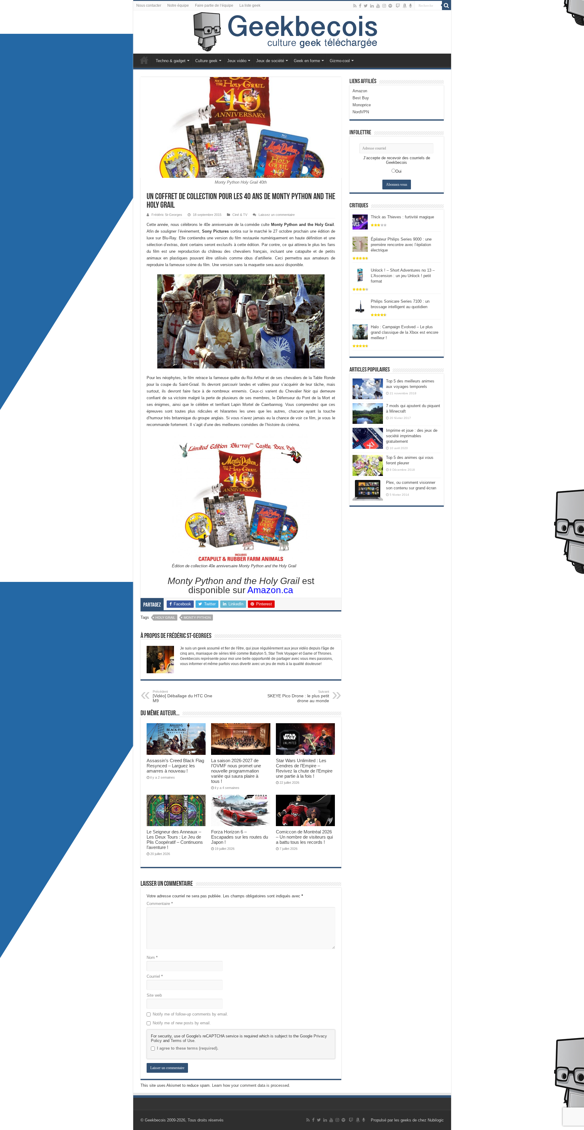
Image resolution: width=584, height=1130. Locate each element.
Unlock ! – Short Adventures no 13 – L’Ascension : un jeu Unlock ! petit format (403, 275)
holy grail (165, 617)
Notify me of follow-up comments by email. (190, 1014)
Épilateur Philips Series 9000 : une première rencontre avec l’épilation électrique (401, 244)
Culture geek (206, 60)
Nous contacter (148, 5)
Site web (154, 995)
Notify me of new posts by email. (182, 1023)
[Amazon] (404, 5)
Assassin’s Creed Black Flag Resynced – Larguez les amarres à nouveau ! (175, 765)
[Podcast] (410, 5)
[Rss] (355, 5)
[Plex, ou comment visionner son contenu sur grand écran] (368, 490)
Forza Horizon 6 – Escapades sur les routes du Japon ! (239, 837)
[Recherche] (446, 5)
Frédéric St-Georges (166, 214)
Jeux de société (270, 60)
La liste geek (249, 5)
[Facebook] (360, 5)
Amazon (360, 91)
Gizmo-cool (340, 60)
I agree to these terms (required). (187, 1048)
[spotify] (390, 5)
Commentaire (160, 903)
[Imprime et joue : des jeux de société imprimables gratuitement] (368, 438)
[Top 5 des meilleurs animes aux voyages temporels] (368, 388)
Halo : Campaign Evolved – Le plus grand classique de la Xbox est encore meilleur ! (404, 332)
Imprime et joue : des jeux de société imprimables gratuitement (411, 436)
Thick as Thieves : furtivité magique (402, 217)
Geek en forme (307, 60)
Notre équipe (178, 5)
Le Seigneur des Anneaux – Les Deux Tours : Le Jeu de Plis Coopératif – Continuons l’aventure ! (175, 839)
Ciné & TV (239, 214)
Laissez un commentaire (277, 214)
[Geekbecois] (292, 32)
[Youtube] (378, 5)
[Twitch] (398, 5)
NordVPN (361, 112)
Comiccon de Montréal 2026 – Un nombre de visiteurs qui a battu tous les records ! (304, 837)
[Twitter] (365, 5)
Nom (152, 957)
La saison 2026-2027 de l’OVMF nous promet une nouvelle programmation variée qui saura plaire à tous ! (236, 771)
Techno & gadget (171, 60)
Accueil (144, 60)
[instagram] (384, 5)
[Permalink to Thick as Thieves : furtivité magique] (360, 221)
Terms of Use (182, 1040)
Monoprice (362, 105)
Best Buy (361, 98)
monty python (197, 617)
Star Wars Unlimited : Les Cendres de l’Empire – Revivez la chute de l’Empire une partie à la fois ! (304, 768)
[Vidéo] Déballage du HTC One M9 (182, 696)
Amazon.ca (269, 590)
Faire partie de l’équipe (214, 5)
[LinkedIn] (372, 5)
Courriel (155, 976)
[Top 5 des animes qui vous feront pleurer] (368, 465)
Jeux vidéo (236, 60)
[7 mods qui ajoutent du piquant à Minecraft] (368, 413)
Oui (398, 171)
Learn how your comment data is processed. (251, 1085)
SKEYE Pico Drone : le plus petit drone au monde (298, 696)
